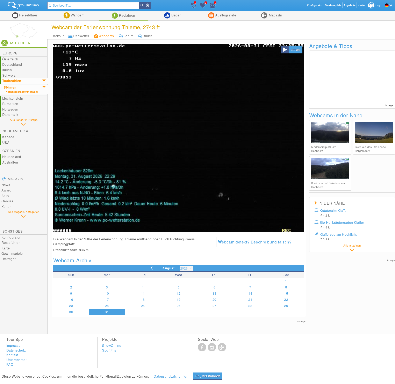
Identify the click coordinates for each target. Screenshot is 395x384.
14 (250, 293)
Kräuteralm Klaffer (334, 212)
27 (214, 305)
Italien (7, 69)
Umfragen (9, 258)
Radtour (57, 35)
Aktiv (5, 195)
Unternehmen (16, 359)
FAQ (9, 364)
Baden (175, 15)
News (5, 184)
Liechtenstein (12, 98)
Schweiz (8, 75)
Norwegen (10, 109)
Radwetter (81, 35)
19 (179, 299)
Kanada (8, 137)
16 (71, 299)
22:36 (295, 49)
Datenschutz (16, 350)
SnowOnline (111, 345)
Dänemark (10, 114)
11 (143, 293)
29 (286, 305)
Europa (9, 53)
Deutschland (12, 64)
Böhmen (10, 87)
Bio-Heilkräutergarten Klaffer (342, 224)
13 (214, 293)
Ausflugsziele (225, 15)
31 (107, 311)
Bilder (147, 35)
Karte (5, 248)
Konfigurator (11, 237)
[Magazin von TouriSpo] (222, 347)
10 (107, 293)
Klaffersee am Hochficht (338, 236)
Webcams (106, 35)
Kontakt (12, 355)
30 (71, 311)
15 (286, 293)
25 (143, 305)
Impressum (14, 345)
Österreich (10, 59)
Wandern (77, 15)
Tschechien (11, 80)
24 (107, 305)
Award (6, 190)
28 (250, 305)
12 (179, 293)
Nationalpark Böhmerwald (22, 91)
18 (143, 299)
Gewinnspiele (12, 253)
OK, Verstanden (207, 376)
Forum (128, 35)
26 (179, 305)
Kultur (6, 206)
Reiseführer (27, 15)
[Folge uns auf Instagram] (212, 347)
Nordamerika (15, 131)
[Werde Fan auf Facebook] (202, 347)
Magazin (275, 15)
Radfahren (126, 15)
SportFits (109, 350)
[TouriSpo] (23, 6)
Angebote (350, 5)
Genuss (7, 201)
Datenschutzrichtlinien (171, 376)
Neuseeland (11, 156)
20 (214, 299)
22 (286, 299)
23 (71, 305)
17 (107, 299)
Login (378, 5)
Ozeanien (11, 150)
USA (5, 142)
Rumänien (10, 103)
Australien (10, 162)
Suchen (144, 5)
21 (250, 299)
